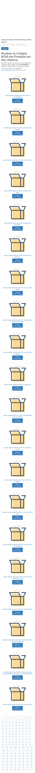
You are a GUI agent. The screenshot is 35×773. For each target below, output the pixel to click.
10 (29, 717)
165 (3, 769)
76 (9, 739)
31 (9, 725)
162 (23, 767)
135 (11, 758)
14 (13, 720)
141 (3, 761)
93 (6, 745)
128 (15, 756)
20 (3, 722)
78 (16, 739)
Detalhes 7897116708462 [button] (17, 100)
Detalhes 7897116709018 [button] (17, 453)
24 (16, 722)
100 (30, 745)
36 (26, 725)
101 (3, 747)
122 (23, 753)
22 (9, 722)
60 (16, 733)
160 (15, 767)
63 (26, 733)
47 (3, 731)
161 (19, 767)
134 (7, 758)
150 (7, 764)
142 (7, 761)
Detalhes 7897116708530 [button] (17, 163)
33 (16, 725)
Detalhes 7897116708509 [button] (17, 133)
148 (31, 761)
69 (16, 736)
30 (6, 725)
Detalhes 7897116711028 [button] (17, 645)
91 (29, 742)
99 (26, 745)
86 (13, 742)
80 (23, 739)
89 (23, 742)
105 (19, 747)
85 (9, 742)
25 (19, 722)
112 (15, 750)
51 (16, 731)
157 (3, 767)
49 (9, 731)
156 (31, 764)
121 (19, 753)
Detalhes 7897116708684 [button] (17, 293)
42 (16, 728)
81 (26, 739)
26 (23, 722)
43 (19, 728)
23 (13, 722)
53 (23, 731)
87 (16, 742)
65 (3, 736)
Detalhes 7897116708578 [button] (17, 260)
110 (7, 750)
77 (13, 739)
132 (31, 756)
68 (13, 736)
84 (6, 742)
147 (27, 761)
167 (11, 769)
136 (15, 758)
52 (19, 731)
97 (19, 745)
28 (29, 722)
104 (15, 747)
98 (23, 745)
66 (6, 736)
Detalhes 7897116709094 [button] (17, 485)
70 (19, 736)
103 (11, 747)
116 (31, 750)
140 (31, 758)
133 (3, 758)
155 (27, 764)
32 (13, 725)
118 (7, 753)
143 (11, 761)
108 (31, 747)
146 (23, 761)
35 (23, 725)
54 (26, 731)
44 (23, 728)
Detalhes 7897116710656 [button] (17, 582)
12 (6, 720)
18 (26, 720)
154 (23, 764)
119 (11, 753)
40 (9, 728)
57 (6, 733)
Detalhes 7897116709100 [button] (17, 517)
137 (19, 758)
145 (19, 761)
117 (3, 753)
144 (15, 761)
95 (13, 745)
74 (3, 739)
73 (29, 736)
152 (15, 764)
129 (19, 756)
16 (19, 720)
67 (9, 736)
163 (27, 767)
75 (6, 739)
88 (19, 742)
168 (15, 769)
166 (7, 769)
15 (16, 720)
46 (29, 728)
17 (23, 720)
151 (11, 764)
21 (6, 722)
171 (27, 769)
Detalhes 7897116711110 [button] (17, 708)
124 (31, 753)
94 (9, 745)
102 (7, 747)
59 (13, 733)
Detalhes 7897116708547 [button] (17, 196)
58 (9, 733)
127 (11, 756)
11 (3, 720)
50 (13, 731)
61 (19, 733)
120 (15, 753)
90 (26, 742)
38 (3, 728)
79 (19, 739)
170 (23, 769)
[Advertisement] (17, 20)
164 (31, 767)
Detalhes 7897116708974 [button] (17, 420)
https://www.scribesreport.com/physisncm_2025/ (13, 70)
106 (23, 747)
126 (7, 756)
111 (11, 750)
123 (27, 753)
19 (29, 720)
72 (26, 736)
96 (16, 745)
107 (27, 747)
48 (6, 731)
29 (3, 725)
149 (3, 764)
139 (27, 758)
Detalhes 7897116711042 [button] (17, 677)
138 (23, 758)
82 (29, 739)
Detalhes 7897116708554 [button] (17, 228)
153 (19, 764)
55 (29, 731)
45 (26, 728)
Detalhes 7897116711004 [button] (17, 613)
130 (23, 756)
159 (11, 767)
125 (3, 756)
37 (29, 725)
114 (23, 750)
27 (26, 722)
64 (29, 733)
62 (23, 733)
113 (19, 750)
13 (9, 720)
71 (23, 736)
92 (3, 745)
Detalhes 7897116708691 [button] (17, 325)
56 (3, 733)
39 (6, 728)
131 (27, 756)
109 (3, 750)
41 (13, 728)
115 (27, 750)
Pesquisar (4, 42)
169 (19, 769)
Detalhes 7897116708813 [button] (17, 357)
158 (7, 767)
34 (19, 725)
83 (3, 742)
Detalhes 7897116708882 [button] (17, 388)
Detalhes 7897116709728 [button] (17, 550)
